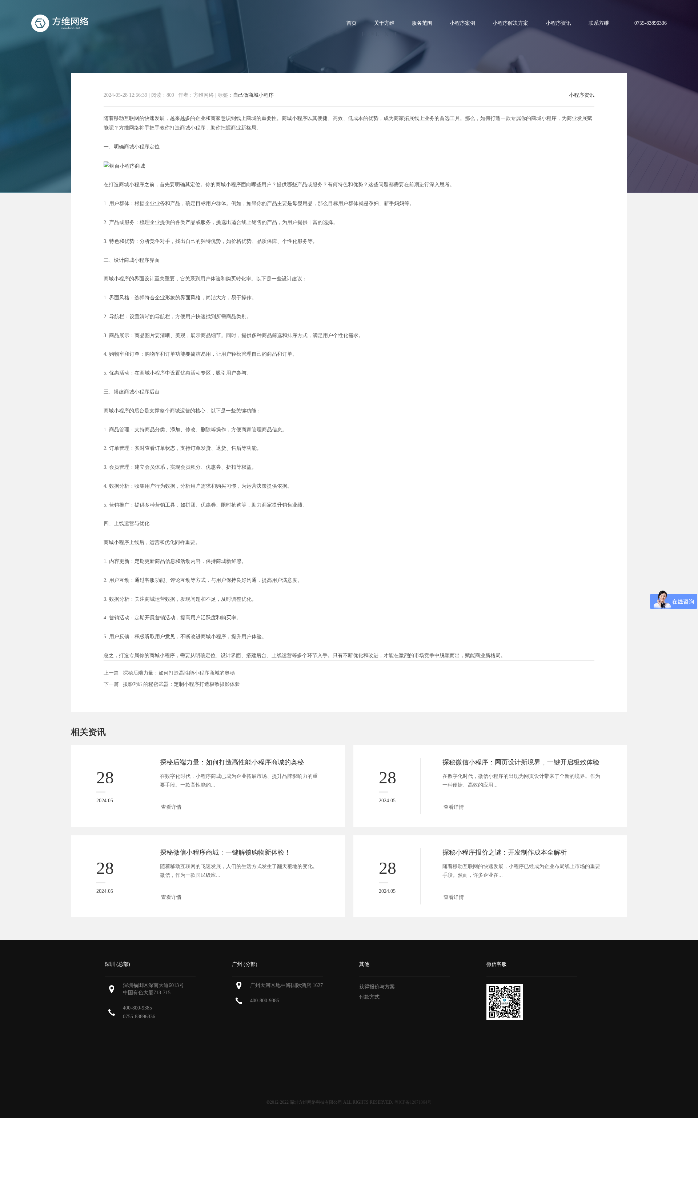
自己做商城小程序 (253, 95)
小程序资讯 (558, 23)
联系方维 (599, 23)
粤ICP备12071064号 (413, 1102)
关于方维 (384, 23)
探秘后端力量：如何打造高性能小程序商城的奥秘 (179, 673)
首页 (351, 23)
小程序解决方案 (510, 23)
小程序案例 (462, 23)
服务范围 (422, 23)
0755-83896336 (139, 1016)
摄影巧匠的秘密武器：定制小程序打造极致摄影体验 (181, 684)
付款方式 (369, 997)
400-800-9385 (137, 1008)
